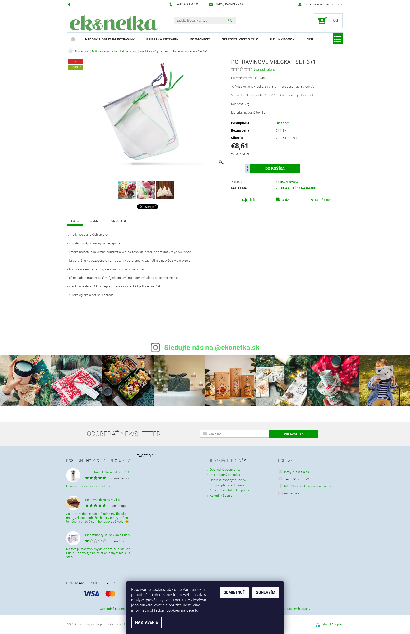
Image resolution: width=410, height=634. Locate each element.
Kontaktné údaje (221, 495)
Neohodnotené (264, 70)
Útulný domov (282, 39)
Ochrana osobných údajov (228, 480)
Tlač (251, 200)
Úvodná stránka (73, 39)
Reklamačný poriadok (225, 475)
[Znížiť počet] (247, 170)
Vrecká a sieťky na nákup (296, 188)
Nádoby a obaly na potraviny (110, 39)
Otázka (287, 200)
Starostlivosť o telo (240, 39)
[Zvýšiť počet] (247, 166)
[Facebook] (69, 4)
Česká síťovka (287, 182)
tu (196, 610)
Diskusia (94, 221)
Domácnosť (200, 39)
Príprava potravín (162, 39)
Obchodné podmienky (225, 469)
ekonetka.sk (292, 493)
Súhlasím (265, 592)
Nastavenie (146, 622)
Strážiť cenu (324, 200)
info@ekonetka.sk (296, 472)
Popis (75, 221)
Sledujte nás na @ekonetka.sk (211, 347)
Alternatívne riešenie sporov (229, 490)
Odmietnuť (234, 592)
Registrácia (334, 4)
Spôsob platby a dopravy (227, 485)
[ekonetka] (114, 23)
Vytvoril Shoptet (332, 624)
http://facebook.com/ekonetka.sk (307, 486)
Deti (310, 39)
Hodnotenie (118, 221)
